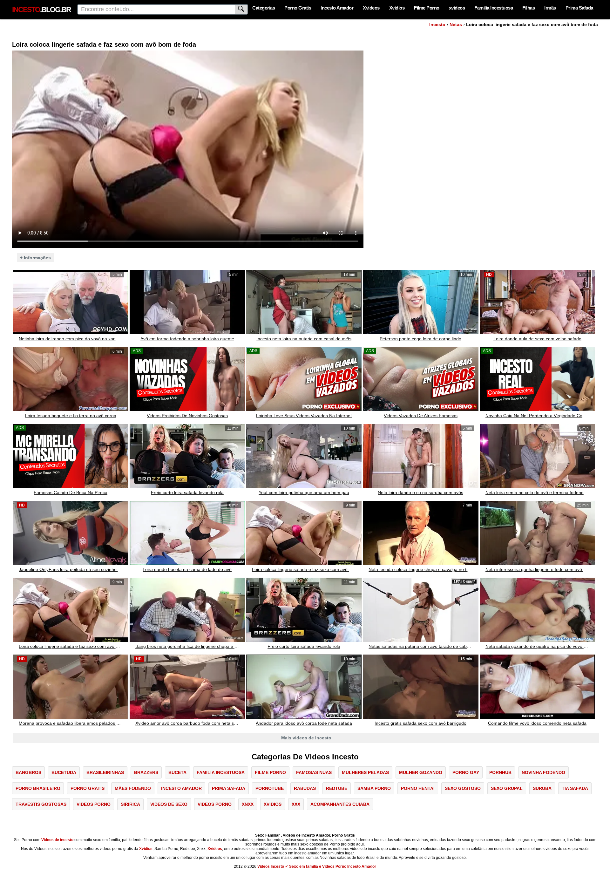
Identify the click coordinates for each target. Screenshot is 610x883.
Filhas (528, 7)
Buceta (177, 772)
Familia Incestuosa (493, 7)
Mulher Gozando (420, 772)
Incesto (437, 24)
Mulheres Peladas (365, 772)
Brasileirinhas (105, 772)
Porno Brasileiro (38, 788)
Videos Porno (94, 804)
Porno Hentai (418, 788)
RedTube (336, 788)
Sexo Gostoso (463, 788)
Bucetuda (63, 772)
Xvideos (371, 7)
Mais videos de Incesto (306, 737)
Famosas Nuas (314, 772)
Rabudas (305, 788)
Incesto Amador (337, 7)
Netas (456, 24)
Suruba (542, 788)
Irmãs (550, 7)
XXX (296, 804)
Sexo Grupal (507, 788)
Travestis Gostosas (41, 804)
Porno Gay (465, 772)
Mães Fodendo (133, 788)
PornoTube (269, 788)
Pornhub (500, 772)
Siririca (130, 804)
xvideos (457, 7)
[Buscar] (241, 9)
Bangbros (28, 772)
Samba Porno (374, 788)
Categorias (263, 7)
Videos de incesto (57, 840)
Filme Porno (426, 7)
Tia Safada (575, 788)
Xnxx (248, 804)
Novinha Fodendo (543, 772)
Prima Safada (579, 7)
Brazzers (146, 772)
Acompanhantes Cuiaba (339, 804)
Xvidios (397, 7)
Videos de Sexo (168, 804)
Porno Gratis (297, 7)
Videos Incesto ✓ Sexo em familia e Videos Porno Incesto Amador (316, 866)
